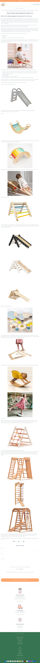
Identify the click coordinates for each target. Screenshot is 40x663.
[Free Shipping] (20, 606)
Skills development (31, 11)
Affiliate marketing (20, 655)
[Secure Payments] (20, 591)
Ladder (7, 11)
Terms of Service (29, 572)
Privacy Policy (24, 572)
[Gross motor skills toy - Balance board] (20, 404)
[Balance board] (20, 379)
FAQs (20, 647)
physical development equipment (9, 30)
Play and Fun (20, 11)
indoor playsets (21, 25)
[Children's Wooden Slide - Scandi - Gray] (20, 97)
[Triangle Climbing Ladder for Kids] (20, 436)
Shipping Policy (20, 643)
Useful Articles (21, 8)
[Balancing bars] (20, 351)
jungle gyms (31, 77)
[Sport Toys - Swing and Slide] (20, 183)
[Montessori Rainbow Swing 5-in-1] (20, 155)
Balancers (4, 76)
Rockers (3, 36)
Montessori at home (12, 11)
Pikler (17, 11)
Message (3, 558)
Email (2, 553)
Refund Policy (20, 642)
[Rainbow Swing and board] (20, 55)
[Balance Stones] (20, 320)
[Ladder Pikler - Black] (20, 240)
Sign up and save (20, 658)
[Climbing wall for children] (20, 494)
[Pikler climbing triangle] (20, 292)
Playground (25, 11)
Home (17, 8)
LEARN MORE (20, 601)
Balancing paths (5, 75)
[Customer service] (20, 620)
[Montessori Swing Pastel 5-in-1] (20, 127)
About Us (20, 650)
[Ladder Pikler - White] (20, 266)
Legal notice (20, 640)
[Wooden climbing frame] (20, 468)
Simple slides (4, 35)
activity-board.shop (5, 538)
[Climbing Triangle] (20, 211)
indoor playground (13, 16)
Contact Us (20, 630)
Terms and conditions (20, 637)
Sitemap (20, 652)
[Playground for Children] (20, 520)
